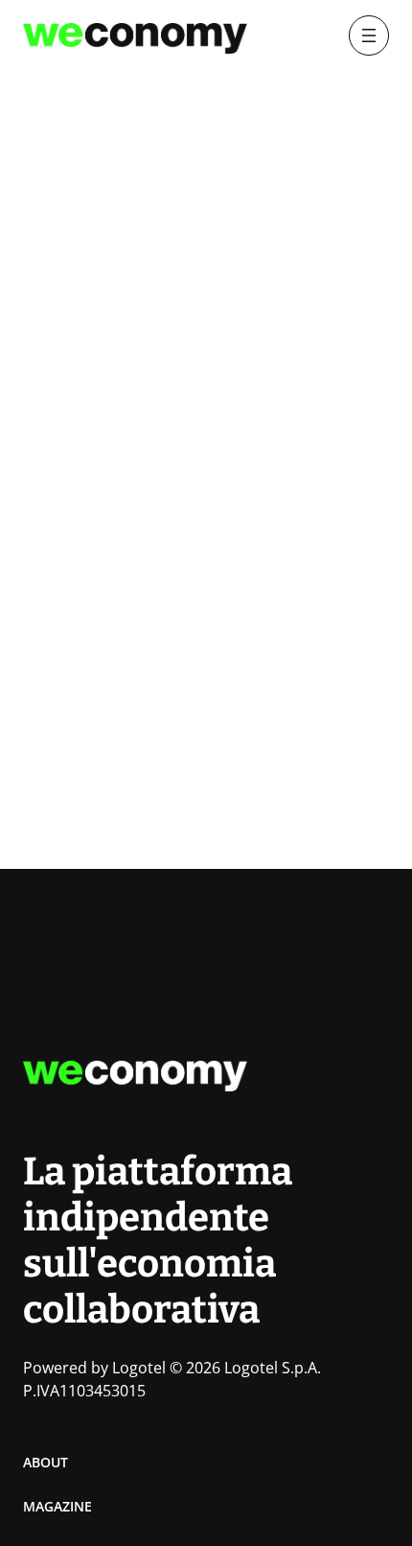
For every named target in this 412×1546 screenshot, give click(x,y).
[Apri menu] (369, 35)
